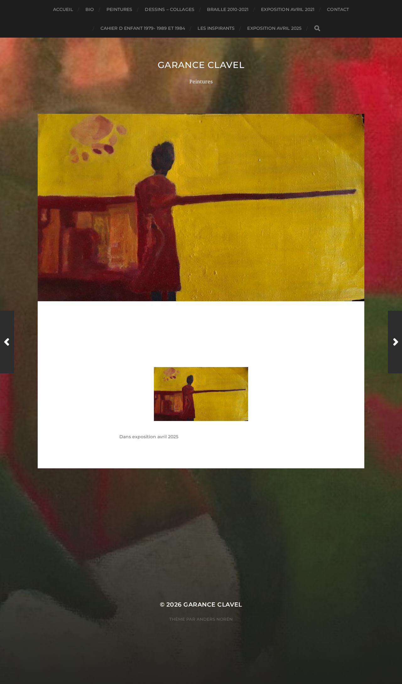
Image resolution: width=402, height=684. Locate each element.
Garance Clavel (201, 65)
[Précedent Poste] (7, 342)
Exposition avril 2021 (287, 9)
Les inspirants (216, 28)
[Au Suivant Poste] (395, 342)
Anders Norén (215, 619)
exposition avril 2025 (274, 28)
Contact (338, 9)
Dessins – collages (169, 9)
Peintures (119, 9)
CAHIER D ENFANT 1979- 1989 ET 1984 (142, 28)
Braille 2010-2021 (227, 9)
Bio (89, 9)
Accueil (63, 9)
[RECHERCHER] (317, 28)
